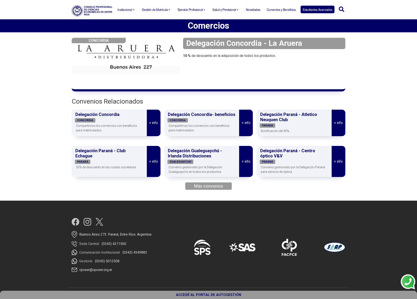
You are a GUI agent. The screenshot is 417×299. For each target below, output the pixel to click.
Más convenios (208, 186)
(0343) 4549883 (134, 252)
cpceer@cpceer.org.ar (95, 270)
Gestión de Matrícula (154, 10)
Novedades (253, 9)
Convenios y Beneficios (281, 9)
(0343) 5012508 (107, 261)
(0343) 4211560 (114, 244)
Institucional (124, 10)
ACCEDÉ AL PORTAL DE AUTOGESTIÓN (208, 295)
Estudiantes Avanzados (317, 9)
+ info (153, 123)
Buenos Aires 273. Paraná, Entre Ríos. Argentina (115, 234)
